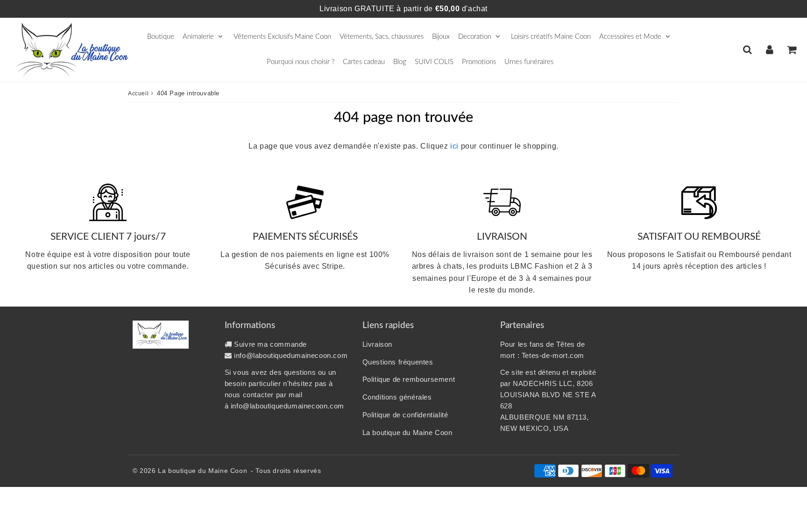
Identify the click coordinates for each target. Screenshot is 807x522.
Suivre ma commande (270, 344)
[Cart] (791, 49)
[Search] (747, 49)
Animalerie (198, 36)
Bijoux (441, 36)
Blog (399, 61)
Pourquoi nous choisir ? (300, 61)
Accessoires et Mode (630, 36)
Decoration (474, 36)
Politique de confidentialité (405, 415)
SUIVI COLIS (434, 61)
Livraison (377, 344)
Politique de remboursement (408, 379)
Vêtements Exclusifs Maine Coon (282, 36)
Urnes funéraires (528, 61)
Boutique (160, 36)
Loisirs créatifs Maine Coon (551, 36)
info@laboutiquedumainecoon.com (290, 355)
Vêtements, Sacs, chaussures (382, 36)
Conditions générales (397, 397)
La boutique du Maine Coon (407, 432)
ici (454, 146)
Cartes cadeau (364, 61)
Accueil (138, 93)
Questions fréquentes (397, 362)
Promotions (479, 61)
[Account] (769, 49)
